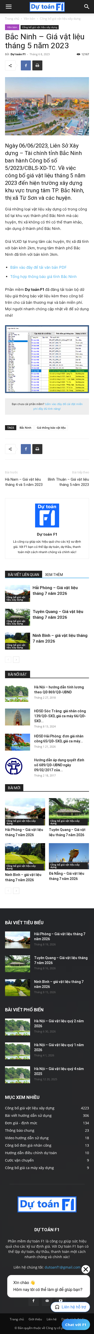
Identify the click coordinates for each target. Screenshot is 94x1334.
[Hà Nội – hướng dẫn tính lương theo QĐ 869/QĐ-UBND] (16, 693)
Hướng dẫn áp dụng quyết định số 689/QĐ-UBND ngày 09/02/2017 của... (59, 765)
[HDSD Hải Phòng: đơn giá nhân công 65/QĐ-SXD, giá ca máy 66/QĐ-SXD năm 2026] (17, 742)
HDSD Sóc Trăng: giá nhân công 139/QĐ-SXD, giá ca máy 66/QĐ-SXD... (60, 716)
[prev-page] (8, 660)
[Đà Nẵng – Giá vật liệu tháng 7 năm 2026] (69, 856)
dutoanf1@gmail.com (62, 1267)
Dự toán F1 (18, 54)
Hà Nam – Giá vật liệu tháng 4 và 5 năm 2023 (24, 482)
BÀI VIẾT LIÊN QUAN (23, 575)
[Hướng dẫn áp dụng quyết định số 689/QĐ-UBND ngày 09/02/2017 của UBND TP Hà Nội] (14, 766)
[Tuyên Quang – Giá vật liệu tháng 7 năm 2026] (17, 617)
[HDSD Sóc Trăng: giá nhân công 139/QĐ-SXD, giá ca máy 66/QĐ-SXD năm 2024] (17, 717)
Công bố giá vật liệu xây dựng (60, 18)
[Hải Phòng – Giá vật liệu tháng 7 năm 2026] (17, 593)
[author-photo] (47, 527)
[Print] (37, 65)
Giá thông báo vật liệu (51, 427)
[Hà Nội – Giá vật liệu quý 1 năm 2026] (17, 1051)
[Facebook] (26, 65)
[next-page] (16, 660)
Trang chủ (12, 18)
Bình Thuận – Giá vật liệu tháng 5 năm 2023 (68, 482)
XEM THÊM (54, 575)
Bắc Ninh (25, 427)
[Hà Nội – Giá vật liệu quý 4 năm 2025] (17, 1074)
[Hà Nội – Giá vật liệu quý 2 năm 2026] (17, 1027)
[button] (9, 6)
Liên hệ (52, 1319)
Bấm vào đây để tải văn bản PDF (38, 267)
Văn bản (29, 18)
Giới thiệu (35, 1319)
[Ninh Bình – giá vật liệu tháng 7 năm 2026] (17, 641)
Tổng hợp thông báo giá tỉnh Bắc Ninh (43, 276)
